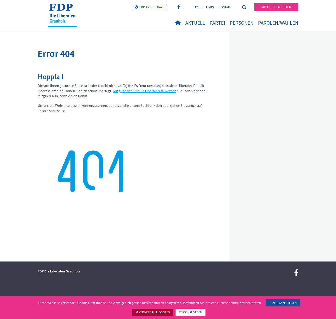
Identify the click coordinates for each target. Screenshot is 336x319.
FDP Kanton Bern (151, 7)
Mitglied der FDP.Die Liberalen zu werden (144, 91)
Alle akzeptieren (284, 303)
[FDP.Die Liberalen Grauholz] (64, 9)
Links (210, 7)
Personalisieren (190, 312)
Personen (241, 23)
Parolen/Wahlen (278, 23)
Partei (217, 23)
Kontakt (225, 7)
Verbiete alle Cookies (154, 312)
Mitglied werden (276, 7)
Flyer (198, 7)
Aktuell (195, 23)
